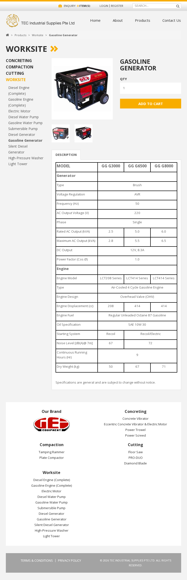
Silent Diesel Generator (51, 525)
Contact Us (171, 20)
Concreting (19, 60)
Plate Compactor (51, 457)
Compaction (19, 67)
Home (95, 20)
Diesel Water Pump (23, 117)
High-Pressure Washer (25, 158)
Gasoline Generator (63, 35)
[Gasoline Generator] (82, 88)
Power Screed (135, 435)
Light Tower (17, 163)
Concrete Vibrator (135, 418)
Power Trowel (135, 430)
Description (66, 154)
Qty (123, 79)
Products (142, 20)
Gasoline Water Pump (25, 122)
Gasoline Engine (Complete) (51, 485)
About (118, 20)
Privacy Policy (69, 560)
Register (117, 6)
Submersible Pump (23, 128)
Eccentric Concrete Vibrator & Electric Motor (135, 424)
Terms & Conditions (37, 560)
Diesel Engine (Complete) (51, 480)
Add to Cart (150, 103)
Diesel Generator (21, 134)
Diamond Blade (135, 463)
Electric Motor (19, 111)
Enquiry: (76, 6)
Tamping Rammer (52, 452)
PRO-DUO (136, 457)
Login (104, 6)
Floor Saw (135, 452)
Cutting (15, 73)
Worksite (37, 35)
